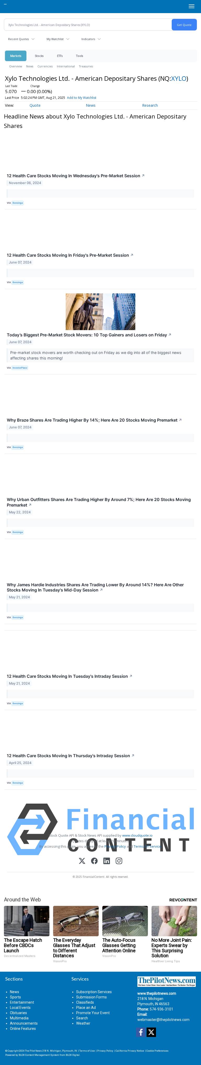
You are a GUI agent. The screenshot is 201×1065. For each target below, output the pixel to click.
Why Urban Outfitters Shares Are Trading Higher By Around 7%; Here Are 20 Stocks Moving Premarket (99, 502)
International (66, 66)
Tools (79, 56)
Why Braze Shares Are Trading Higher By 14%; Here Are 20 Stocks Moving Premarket (94, 420)
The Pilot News (33, 1050)
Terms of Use (87, 1050)
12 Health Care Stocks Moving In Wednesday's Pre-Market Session (76, 175)
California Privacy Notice (130, 1050)
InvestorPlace (20, 367)
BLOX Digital (73, 1054)
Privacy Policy (115, 846)
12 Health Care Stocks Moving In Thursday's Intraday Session (71, 755)
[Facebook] (94, 861)
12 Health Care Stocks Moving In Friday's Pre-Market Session (70, 255)
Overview (15, 66)
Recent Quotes (18, 39)
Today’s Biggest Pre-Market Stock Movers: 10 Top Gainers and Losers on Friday (89, 334)
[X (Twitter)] (82, 861)
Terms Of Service (147, 846)
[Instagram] (119, 861)
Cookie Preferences (157, 1050)
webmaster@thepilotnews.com (163, 1020)
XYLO (178, 78)
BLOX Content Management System (39, 1054)
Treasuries (86, 66)
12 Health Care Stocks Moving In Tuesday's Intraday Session (70, 676)
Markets (15, 56)
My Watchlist (55, 39)
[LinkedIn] (106, 861)
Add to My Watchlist (81, 97)
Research (150, 105)
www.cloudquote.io (137, 835)
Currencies (45, 66)
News (29, 66)
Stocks (39, 56)
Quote (35, 105)
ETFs (60, 56)
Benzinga (18, 202)
